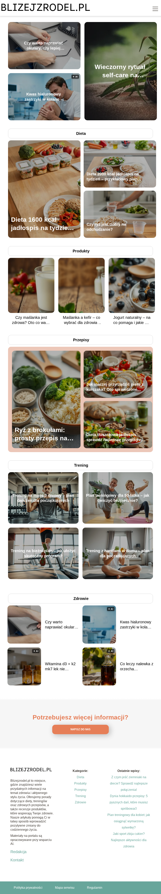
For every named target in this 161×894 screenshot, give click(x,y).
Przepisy (81, 340)
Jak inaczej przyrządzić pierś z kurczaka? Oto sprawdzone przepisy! (115, 387)
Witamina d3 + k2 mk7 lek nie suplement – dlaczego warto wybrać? (60, 666)
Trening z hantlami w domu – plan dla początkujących (117, 553)
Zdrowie (81, 598)
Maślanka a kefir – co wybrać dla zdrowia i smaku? (81, 320)
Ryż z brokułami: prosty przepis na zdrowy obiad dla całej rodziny (41, 434)
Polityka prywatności (28, 887)
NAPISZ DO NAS (80, 729)
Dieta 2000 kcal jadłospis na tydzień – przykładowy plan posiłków (113, 177)
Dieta (81, 133)
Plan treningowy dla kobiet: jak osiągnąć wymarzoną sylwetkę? (128, 821)
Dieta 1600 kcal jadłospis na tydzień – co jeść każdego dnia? (41, 224)
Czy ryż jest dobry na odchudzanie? (106, 227)
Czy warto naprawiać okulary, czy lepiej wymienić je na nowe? (43, 46)
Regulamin (94, 887)
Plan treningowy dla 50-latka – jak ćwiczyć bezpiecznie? (117, 498)
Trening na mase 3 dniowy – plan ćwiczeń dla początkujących (43, 498)
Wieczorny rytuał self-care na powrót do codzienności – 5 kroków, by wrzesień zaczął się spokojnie (120, 71)
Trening (81, 465)
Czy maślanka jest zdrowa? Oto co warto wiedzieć (31, 320)
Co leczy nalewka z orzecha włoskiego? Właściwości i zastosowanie (136, 666)
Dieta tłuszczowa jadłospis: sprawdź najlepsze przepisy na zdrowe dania (115, 437)
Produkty (81, 251)
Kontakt (17, 860)
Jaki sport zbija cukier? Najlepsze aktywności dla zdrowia (128, 840)
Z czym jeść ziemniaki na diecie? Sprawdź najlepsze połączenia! (129, 783)
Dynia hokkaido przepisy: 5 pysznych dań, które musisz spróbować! (129, 802)
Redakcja (18, 852)
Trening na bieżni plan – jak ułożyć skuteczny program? (43, 553)
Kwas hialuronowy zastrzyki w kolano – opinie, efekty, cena (44, 97)
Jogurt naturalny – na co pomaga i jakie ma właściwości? (131, 320)
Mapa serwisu (64, 887)
